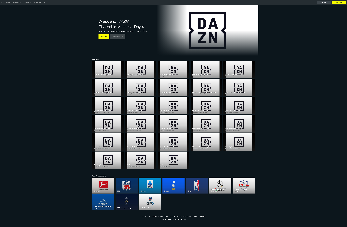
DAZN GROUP (166, 220)
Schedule (17, 2)
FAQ (149, 217)
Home (8, 2)
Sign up (339, 2)
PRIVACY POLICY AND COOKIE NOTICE (183, 217)
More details (39, 2)
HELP (144, 217)
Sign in (324, 2)
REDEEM (176, 220)
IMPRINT (202, 217)
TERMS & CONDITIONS (160, 217)
